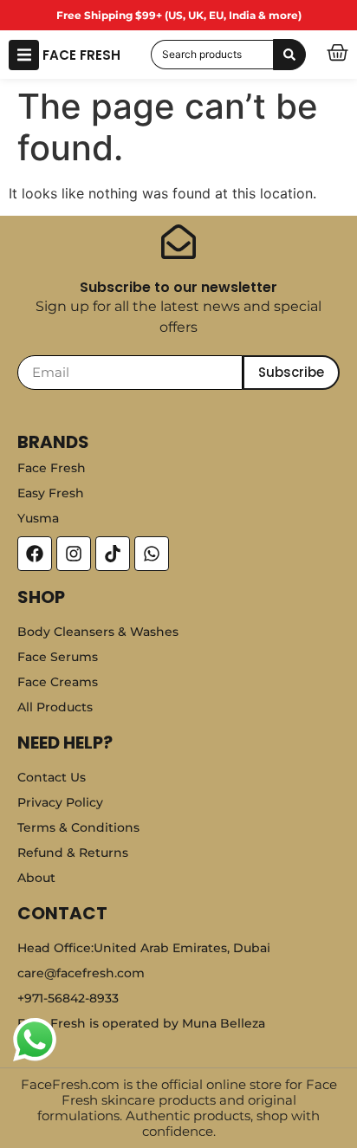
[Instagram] (73, 553)
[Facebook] (34, 553)
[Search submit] (289, 54)
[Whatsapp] (151, 553)
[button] (24, 55)
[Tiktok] (112, 553)
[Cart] (337, 52)
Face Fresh (81, 55)
